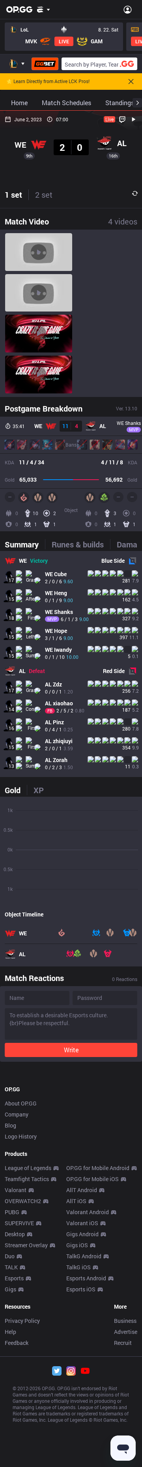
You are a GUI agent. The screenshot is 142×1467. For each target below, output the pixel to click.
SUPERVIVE (19, 1223)
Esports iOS (80, 1289)
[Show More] (44, 9)
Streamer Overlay (26, 1245)
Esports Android (86, 1278)
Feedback (16, 1342)
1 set (13, 194)
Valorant (15, 1190)
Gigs (10, 1289)
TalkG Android (83, 1256)
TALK (11, 1267)
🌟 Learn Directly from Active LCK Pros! (48, 81)
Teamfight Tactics (27, 1179)
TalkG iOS (78, 1267)
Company (16, 1114)
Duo (10, 1256)
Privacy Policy (22, 1320)
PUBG (12, 1212)
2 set (43, 194)
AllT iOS (76, 1201)
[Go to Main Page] (19, 9)
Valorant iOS (82, 1223)
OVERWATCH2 (23, 1201)
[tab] (25, 544)
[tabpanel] (71, 664)
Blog (10, 1125)
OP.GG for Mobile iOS (92, 1179)
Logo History (21, 1136)
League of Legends (28, 1168)
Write (71, 1050)
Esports (14, 1278)
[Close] (131, 81)
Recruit (123, 1342)
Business (125, 1320)
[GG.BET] (45, 63)
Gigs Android (82, 1234)
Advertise (125, 1331)
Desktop (15, 1234)
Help (10, 1331)
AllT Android (81, 1190)
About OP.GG (21, 1103)
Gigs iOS (77, 1245)
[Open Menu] (128, 9)
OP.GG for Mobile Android (97, 1168)
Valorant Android (87, 1212)
